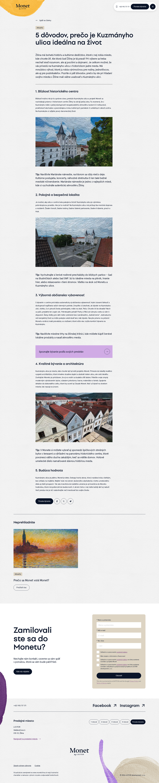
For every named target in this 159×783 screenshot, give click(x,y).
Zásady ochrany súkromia (22, 766)
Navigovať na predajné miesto (26, 739)
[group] (46, 560)
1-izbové (94, 722)
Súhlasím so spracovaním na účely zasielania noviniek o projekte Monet (119, 661)
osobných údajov (122, 652)
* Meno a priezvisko (104, 620)
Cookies (37, 766)
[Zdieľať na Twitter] (64, 501)
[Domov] (23, 7)
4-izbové (125, 722)
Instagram (129, 706)
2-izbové (104, 722)
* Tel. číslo (100, 641)
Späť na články (45, 20)
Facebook (102, 706)
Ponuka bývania (140, 6)
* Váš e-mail (101, 630)
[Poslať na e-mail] (70, 501)
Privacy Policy (134, 681)
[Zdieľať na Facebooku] (57, 501)
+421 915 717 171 (124, 7)
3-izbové (114, 722)
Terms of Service (102, 683)
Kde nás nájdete (22, 671)
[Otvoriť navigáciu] (153, 6)
